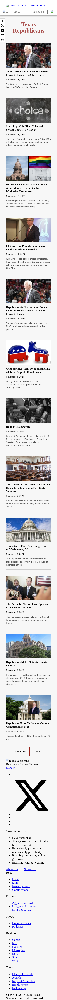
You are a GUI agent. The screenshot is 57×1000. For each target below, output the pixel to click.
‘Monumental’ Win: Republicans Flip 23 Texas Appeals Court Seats (28, 370)
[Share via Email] (2, 35)
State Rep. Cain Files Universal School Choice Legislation (24, 128)
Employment (20, 984)
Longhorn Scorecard (24, 906)
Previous (20, 751)
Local (15, 879)
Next (39, 751)
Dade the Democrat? (18, 426)
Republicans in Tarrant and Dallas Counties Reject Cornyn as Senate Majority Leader (26, 310)
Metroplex (18, 950)
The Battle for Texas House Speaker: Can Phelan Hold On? (27, 606)
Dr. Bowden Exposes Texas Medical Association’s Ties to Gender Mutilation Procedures (27, 188)
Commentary (20, 889)
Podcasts (17, 926)
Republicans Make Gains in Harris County (26, 664)
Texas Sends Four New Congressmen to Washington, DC (27, 547)
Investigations (21, 886)
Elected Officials (22, 974)
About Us (12, 869)
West (15, 961)
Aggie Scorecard (22, 903)
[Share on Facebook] (2, 21)
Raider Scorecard (22, 910)
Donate (18, 12)
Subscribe (39, 12)
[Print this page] (2, 39)
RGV (15, 953)
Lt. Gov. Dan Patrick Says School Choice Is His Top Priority (25, 248)
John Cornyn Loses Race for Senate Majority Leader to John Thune (27, 73)
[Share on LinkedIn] (2, 30)
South (15, 957)
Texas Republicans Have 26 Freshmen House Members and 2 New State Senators (28, 488)
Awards (16, 977)
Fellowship (19, 988)
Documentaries (21, 923)
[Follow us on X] (31, 814)
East (14, 943)
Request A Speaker (23, 981)
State (15, 882)
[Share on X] (2, 25)
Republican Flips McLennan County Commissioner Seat (27, 725)
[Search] (52, 12)
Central (16, 939)
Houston (17, 946)
